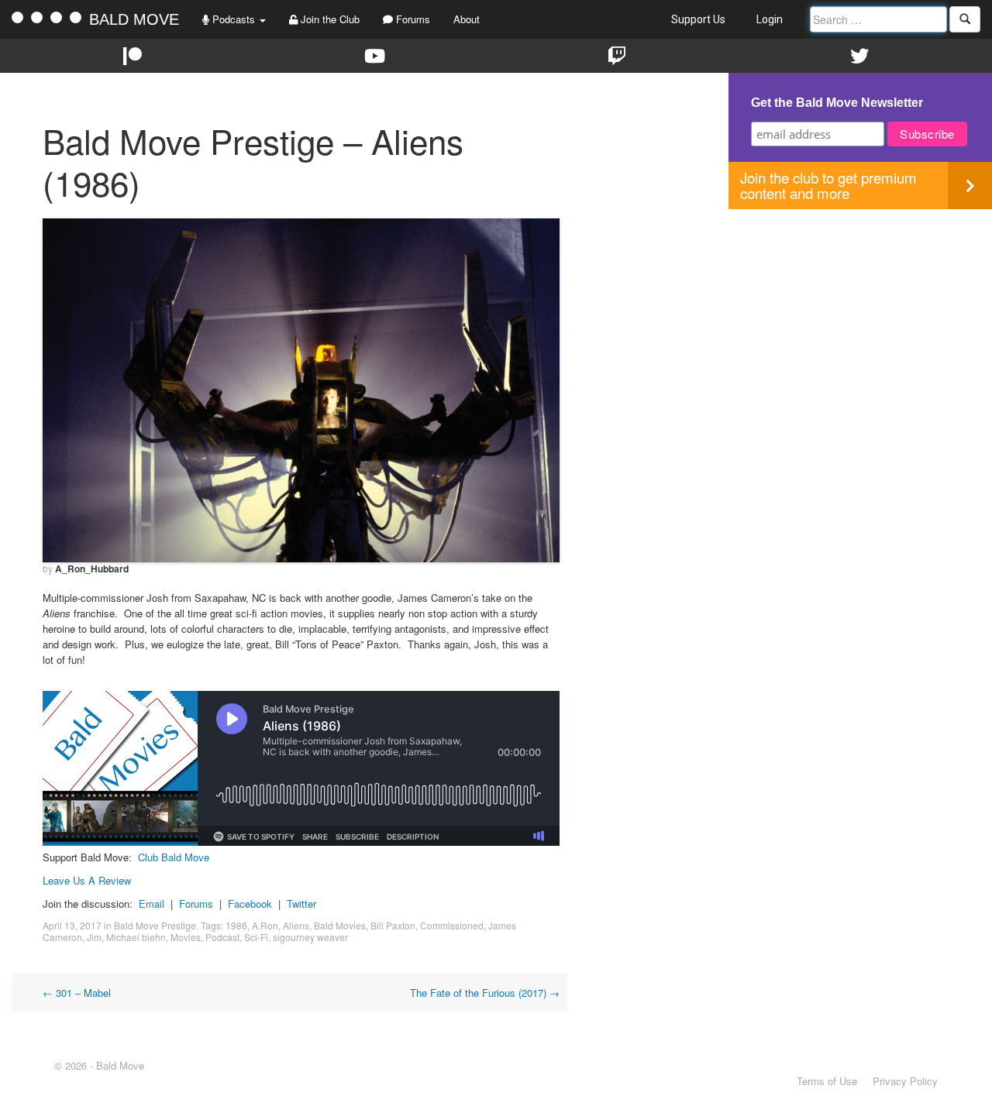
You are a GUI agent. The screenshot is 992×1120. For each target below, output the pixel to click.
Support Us (698, 19)
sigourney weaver (310, 936)
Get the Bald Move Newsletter (837, 102)
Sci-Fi (256, 936)
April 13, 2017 (72, 925)
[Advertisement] (860, 317)
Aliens (296, 925)
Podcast (222, 936)
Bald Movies (340, 925)
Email (151, 903)
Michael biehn (136, 936)
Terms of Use (827, 1081)
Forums (411, 19)
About (466, 19)
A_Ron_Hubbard (92, 568)
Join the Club (329, 19)
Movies (185, 936)
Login (769, 19)
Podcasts (233, 19)
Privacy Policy (905, 1081)
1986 (236, 925)
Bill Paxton (392, 925)
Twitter (301, 903)
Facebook (250, 903)
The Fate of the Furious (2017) (485, 992)
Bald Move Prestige (155, 925)
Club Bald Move (173, 857)
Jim (94, 936)
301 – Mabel (77, 992)
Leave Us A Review (87, 880)
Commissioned (452, 925)
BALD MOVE (134, 19)
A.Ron (265, 925)
